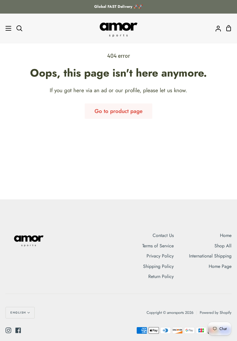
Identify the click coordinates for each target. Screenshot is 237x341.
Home (226, 235)
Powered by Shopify (216, 312)
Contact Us (163, 235)
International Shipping (210, 256)
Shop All (223, 245)
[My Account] (216, 28)
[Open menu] (6, 28)
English (18, 312)
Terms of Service (158, 245)
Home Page (220, 266)
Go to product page (118, 111)
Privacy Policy (160, 256)
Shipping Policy (158, 266)
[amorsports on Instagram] (8, 330)
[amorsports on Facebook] (18, 330)
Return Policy (161, 276)
